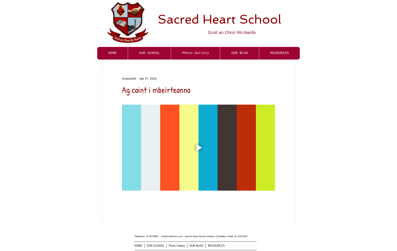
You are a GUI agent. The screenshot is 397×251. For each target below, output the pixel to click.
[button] (195, 53)
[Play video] (198, 148)
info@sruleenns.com (171, 236)
